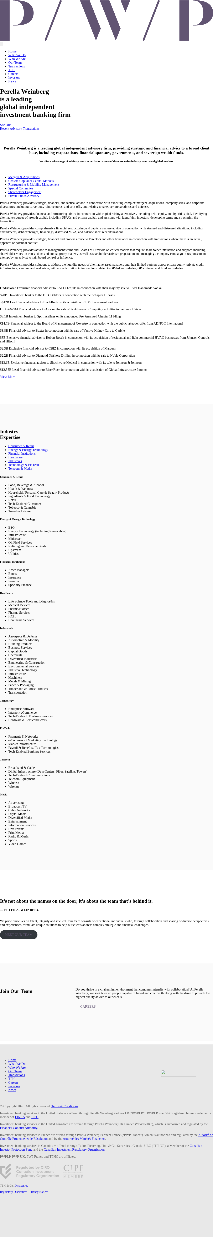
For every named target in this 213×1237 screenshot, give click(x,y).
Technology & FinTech (23, 465)
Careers (13, 74)
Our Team (15, 62)
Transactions (16, 66)
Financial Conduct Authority (18, 1128)
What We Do (17, 55)
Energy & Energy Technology (28, 450)
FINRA (20, 1117)
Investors (14, 77)
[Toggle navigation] (1, 44)
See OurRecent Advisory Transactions (19, 126)
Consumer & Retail (21, 446)
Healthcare (15, 457)
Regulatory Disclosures (13, 1191)
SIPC (34, 1117)
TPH (11, 70)
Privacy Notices (39, 1191)
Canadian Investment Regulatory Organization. (74, 1149)
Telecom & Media (20, 468)
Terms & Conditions (64, 1106)
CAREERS (88, 1006)
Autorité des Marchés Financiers (84, 1138)
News (12, 81)
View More (7, 376)
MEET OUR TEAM (18, 934)
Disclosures (21, 1185)
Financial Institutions (22, 453)
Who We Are (17, 59)
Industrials (15, 461)
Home (12, 51)
